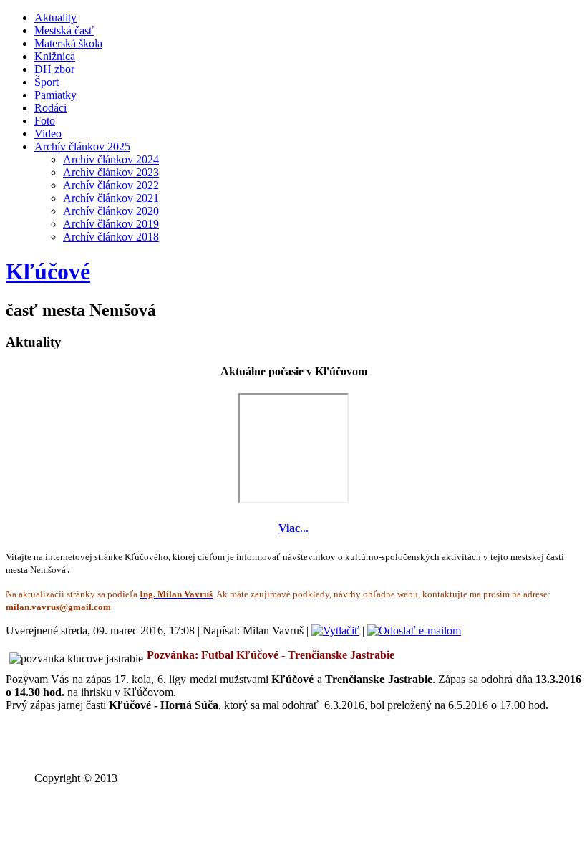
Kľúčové (48, 271)
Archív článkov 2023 (111, 172)
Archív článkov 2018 (111, 237)
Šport (46, 82)
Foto (44, 121)
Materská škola (68, 43)
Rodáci (50, 108)
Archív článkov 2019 (111, 224)
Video (48, 133)
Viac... (293, 528)
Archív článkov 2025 (82, 146)
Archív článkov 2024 (111, 159)
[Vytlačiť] (335, 630)
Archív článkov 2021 (111, 198)
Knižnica (54, 56)
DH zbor (54, 69)
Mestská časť (64, 30)
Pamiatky (55, 95)
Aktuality (55, 17)
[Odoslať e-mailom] (414, 630)
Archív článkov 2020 (111, 211)
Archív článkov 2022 (111, 185)
